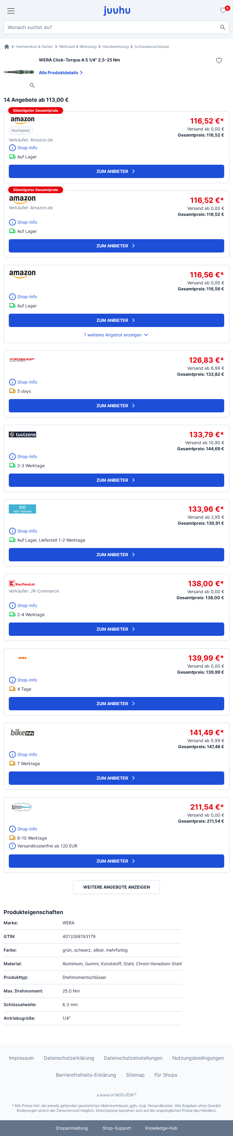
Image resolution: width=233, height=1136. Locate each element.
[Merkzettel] (222, 11)
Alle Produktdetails (58, 72)
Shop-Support (117, 1128)
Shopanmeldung (72, 1128)
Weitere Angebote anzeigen (116, 887)
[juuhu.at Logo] (116, 11)
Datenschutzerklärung (69, 1058)
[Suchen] (222, 27)
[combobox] (116, 27)
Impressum (21, 1058)
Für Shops (165, 1075)
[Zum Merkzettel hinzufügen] (219, 60)
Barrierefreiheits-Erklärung (86, 1075)
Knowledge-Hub (161, 1128)
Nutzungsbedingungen (198, 1058)
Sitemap (135, 1075)
